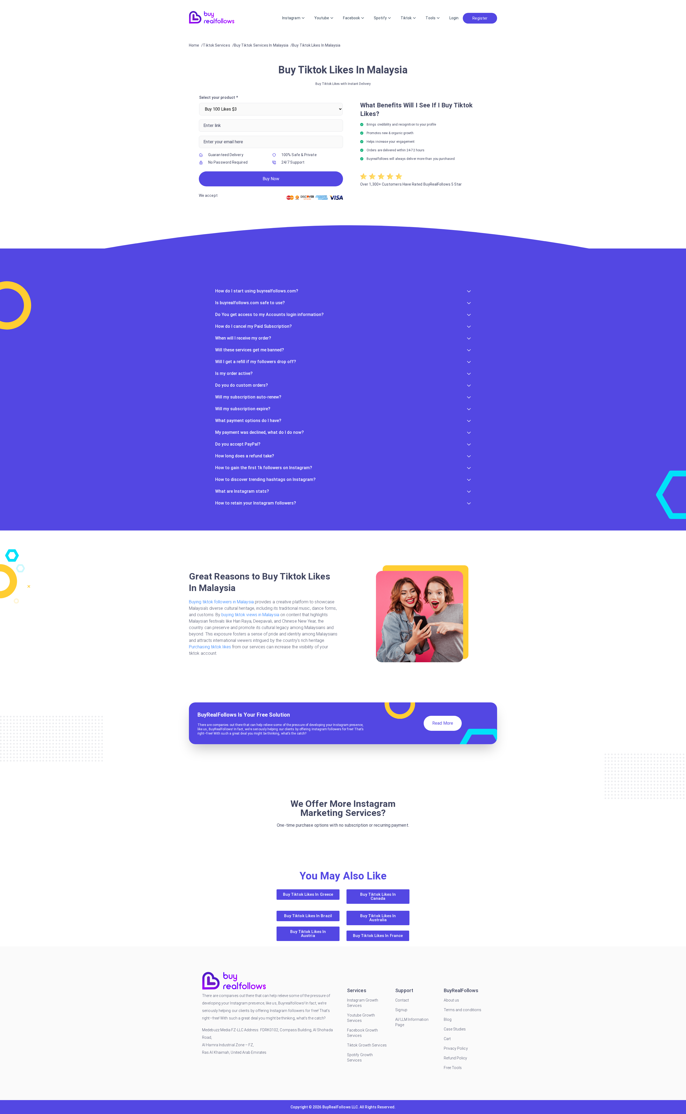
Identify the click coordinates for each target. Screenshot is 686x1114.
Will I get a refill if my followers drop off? (255, 361)
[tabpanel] (343, 148)
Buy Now (271, 178)
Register (479, 18)
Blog (448, 1019)
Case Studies (455, 1029)
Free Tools (453, 1068)
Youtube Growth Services (361, 1018)
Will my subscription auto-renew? (248, 397)
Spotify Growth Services (360, 1057)
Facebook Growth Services (362, 1033)
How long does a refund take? (244, 455)
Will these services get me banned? (249, 349)
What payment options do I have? (248, 420)
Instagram (291, 18)
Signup (401, 1010)
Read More (442, 723)
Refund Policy (455, 1058)
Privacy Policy (456, 1048)
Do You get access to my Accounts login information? (269, 314)
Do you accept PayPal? (237, 444)
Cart (447, 1039)
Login (453, 18)
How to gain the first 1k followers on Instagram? (263, 467)
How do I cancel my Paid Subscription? (253, 326)
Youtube (321, 18)
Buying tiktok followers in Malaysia (222, 601)
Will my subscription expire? (242, 408)
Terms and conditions (463, 1010)
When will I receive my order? (243, 338)
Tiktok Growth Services (367, 1045)
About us (451, 1000)
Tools (430, 18)
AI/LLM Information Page (411, 1022)
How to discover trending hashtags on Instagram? (265, 479)
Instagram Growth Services (362, 1003)
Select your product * (218, 97)
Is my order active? (234, 373)
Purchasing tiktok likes (210, 646)
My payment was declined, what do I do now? (259, 432)
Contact (402, 1000)
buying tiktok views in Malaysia (250, 614)
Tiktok (406, 18)
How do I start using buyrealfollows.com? (256, 290)
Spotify (380, 18)
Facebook (351, 18)
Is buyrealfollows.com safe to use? (250, 302)
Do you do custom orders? (241, 385)
